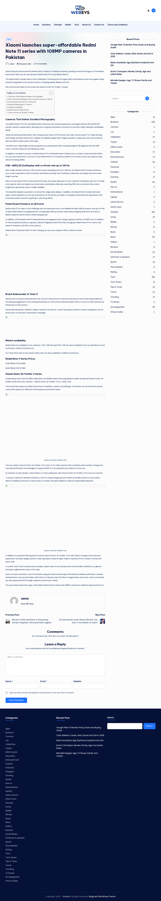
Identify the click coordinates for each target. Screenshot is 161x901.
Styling (114, 272)
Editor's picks (116, 147)
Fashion (114, 162)
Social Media (117, 252)
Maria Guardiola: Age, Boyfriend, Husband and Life (132, 64)
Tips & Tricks (116, 287)
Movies (114, 227)
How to (114, 187)
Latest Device (117, 202)
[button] (27, 604)
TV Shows (115, 302)
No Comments (41, 64)
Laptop (114, 197)
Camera (114, 127)
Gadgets (115, 172)
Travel (113, 292)
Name (9, 681)
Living (113, 217)
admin (25, 598)
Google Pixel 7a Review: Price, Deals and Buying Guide (133, 46)
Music (113, 232)
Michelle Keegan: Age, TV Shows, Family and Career (131, 81)
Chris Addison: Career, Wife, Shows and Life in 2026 (132, 55)
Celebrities (115, 137)
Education (115, 152)
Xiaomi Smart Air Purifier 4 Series (21, 112)
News (113, 237)
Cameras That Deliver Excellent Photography (25, 96)
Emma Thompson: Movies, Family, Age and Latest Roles (131, 73)
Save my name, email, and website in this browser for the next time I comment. (41, 692)
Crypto (114, 142)
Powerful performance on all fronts (22, 102)
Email (43, 681)
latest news (116, 207)
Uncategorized (117, 307)
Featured (115, 167)
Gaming (114, 177)
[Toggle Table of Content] (49, 93)
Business (115, 122)
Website (77, 681)
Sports (113, 262)
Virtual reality (117, 312)
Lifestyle (114, 212)
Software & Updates (120, 257)
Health (114, 182)
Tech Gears (116, 282)
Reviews (114, 247)
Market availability (15, 107)
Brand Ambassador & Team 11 (20, 104)
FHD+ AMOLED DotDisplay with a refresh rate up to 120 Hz (30, 99)
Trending (115, 297)
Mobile (114, 222)
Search (110, 717)
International (117, 192)
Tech (9, 39)
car (112, 132)
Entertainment (117, 157)
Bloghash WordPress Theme (102, 896)
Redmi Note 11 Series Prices (18, 110)
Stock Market (117, 267)
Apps (113, 117)
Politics (114, 242)
